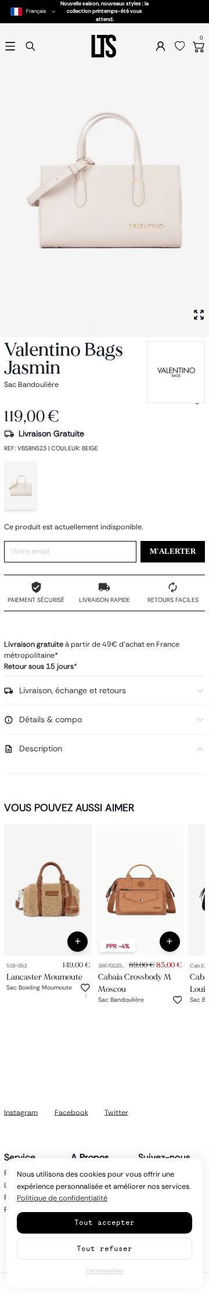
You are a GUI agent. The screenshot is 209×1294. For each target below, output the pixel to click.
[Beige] (20, 485)
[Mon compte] (160, 46)
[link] (48, 890)
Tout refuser (104, 1248)
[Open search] (30, 46)
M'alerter (173, 551)
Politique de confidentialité (62, 1198)
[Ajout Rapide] (77, 941)
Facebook (71, 1112)
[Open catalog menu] (10, 46)
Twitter (116, 1112)
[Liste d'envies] (180, 46)
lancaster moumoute (44, 977)
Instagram (21, 1112)
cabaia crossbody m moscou (134, 983)
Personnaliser (105, 1270)
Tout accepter (104, 1222)
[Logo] (104, 46)
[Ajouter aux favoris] (85, 987)
